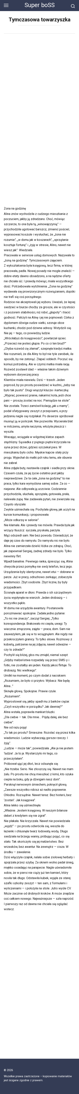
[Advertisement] (39, 79)
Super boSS (40, 5)
